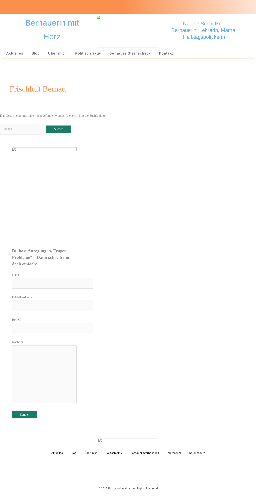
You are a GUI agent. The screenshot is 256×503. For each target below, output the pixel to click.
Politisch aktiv (88, 53)
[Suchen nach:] (23, 129)
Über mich (57, 53)
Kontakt (166, 53)
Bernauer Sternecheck (130, 53)
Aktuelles (14, 53)
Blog (36, 53)
